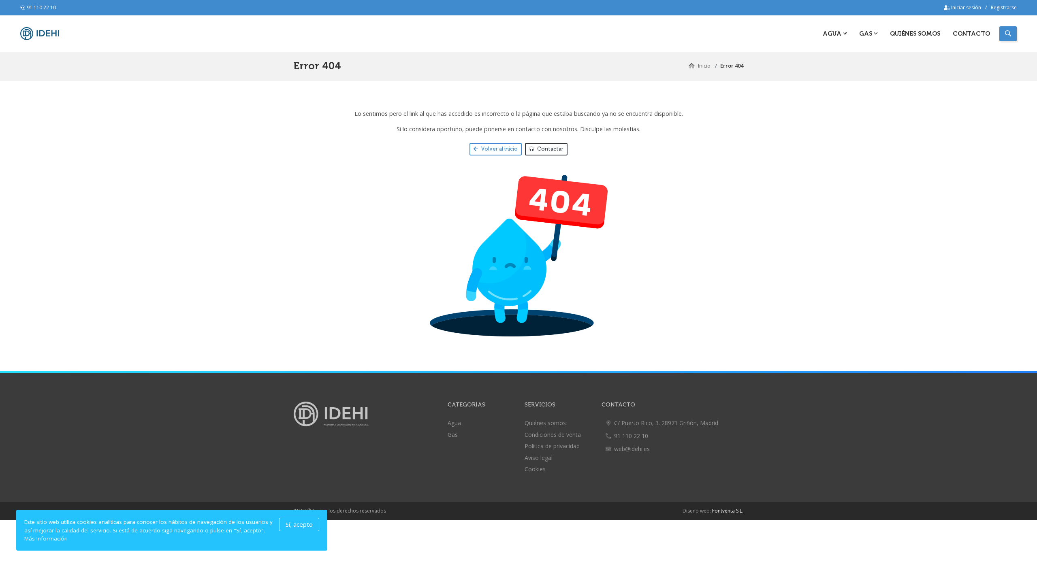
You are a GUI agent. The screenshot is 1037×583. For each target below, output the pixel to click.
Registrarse (1004, 7)
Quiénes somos (915, 33)
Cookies (535, 469)
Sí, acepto (299, 524)
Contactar (549, 149)
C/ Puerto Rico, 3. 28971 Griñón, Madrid (666, 423)
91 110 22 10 (41, 7)
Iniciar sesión (965, 7)
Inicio (704, 65)
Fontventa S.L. (727, 510)
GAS (866, 33)
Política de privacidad (552, 446)
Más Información (46, 538)
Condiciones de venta (553, 434)
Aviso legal (539, 458)
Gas (453, 434)
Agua (833, 33)
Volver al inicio (499, 149)
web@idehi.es (632, 449)
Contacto (971, 33)
